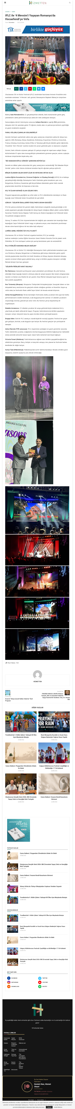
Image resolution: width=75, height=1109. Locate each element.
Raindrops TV (7, 1070)
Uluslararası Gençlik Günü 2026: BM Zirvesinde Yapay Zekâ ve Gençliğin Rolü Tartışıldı (44, 865)
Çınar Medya (6, 1050)
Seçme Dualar (13, 1062)
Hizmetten (11, 22)
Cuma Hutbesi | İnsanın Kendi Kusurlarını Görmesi (36, 875)
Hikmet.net (22, 1043)
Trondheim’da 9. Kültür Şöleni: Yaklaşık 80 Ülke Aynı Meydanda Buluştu (43, 897)
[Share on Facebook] (21, 89)
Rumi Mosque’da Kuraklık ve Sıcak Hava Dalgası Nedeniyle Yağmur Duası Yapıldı (42, 927)
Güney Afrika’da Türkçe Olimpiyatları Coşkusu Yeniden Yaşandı (40, 886)
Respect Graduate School (14, 1044)
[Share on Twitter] (25, 89)
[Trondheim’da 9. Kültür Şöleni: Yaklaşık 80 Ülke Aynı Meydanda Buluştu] (21, 721)
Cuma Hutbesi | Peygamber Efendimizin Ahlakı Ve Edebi (38, 853)
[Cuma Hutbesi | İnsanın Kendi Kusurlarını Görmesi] (54, 783)
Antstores (14, 1069)
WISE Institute (21, 1038)
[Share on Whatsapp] (34, 89)
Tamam (49, 1107)
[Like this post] (17, 89)
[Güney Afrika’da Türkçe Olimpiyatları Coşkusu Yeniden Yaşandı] (12, 889)
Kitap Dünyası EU (6, 1063)
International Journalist (23, 1050)
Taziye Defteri (40, 1100)
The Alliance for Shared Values (21, 1065)
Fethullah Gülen (7, 1038)
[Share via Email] (43, 89)
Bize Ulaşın (31, 1100)
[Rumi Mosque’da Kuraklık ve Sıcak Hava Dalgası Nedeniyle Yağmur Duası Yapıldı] (54, 721)
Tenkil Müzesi (13, 1038)
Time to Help (13, 1050)
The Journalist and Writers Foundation (22, 1056)
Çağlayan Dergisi (7, 1055)
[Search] (70, 3)
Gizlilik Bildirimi (58, 1107)
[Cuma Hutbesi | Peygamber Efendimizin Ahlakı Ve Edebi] (21, 752)
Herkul (6, 1043)
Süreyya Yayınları (14, 1055)
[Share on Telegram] (39, 89)
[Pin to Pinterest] (30, 89)
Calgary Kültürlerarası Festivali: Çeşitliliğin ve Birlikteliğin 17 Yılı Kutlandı (43, 948)
